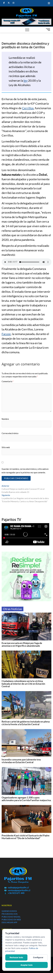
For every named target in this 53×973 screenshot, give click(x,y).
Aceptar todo (27, 965)
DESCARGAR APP (9, 922)
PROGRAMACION (10, 914)
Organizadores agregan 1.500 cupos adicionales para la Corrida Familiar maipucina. (26, 799)
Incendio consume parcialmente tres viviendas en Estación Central (21, 761)
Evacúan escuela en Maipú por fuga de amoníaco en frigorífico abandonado (22, 644)
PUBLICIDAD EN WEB (11, 919)
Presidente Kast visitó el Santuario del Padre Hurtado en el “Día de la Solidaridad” (25, 837)
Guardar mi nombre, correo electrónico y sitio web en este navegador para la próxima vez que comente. (25, 471)
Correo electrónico (10, 433)
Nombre (5, 419)
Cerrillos (28, 108)
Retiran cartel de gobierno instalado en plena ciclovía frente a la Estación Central (26, 723)
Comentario (7, 381)
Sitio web (6, 447)
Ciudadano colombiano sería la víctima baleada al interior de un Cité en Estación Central (23, 683)
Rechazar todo (16, 957)
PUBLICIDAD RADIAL (11, 917)
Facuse (6, 334)
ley (26, 80)
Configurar (38, 957)
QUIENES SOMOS (9, 911)
